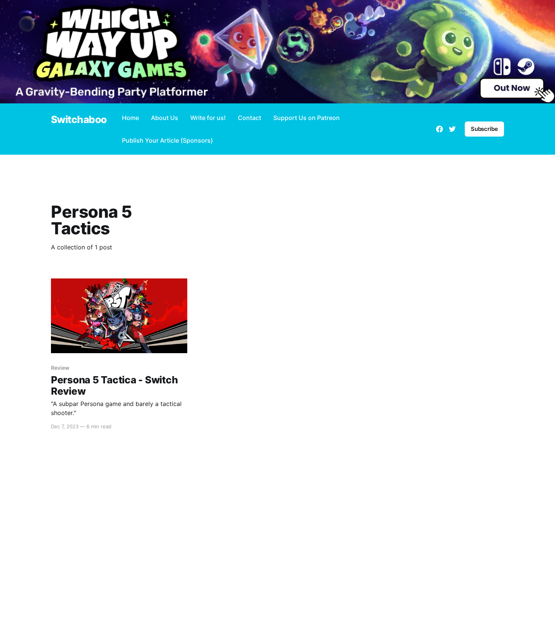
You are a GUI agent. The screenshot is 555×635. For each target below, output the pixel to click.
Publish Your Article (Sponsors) (167, 140)
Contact (249, 117)
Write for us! (208, 117)
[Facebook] (439, 129)
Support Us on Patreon (306, 117)
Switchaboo (79, 120)
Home (130, 117)
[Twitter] (452, 129)
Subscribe (484, 128)
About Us (164, 117)
